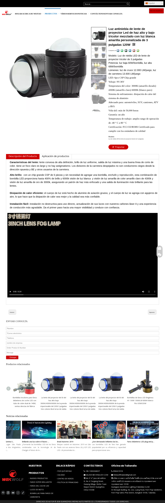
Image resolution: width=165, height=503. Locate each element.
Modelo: (111, 137)
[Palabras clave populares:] (127, 4)
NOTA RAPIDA (156, 11)
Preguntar (120, 147)
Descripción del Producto (23, 156)
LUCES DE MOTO (37, 489)
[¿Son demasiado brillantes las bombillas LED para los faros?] (105, 439)
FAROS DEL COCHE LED (39, 486)
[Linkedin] (8, 493)
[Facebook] (3, 493)
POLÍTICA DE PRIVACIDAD (67, 482)
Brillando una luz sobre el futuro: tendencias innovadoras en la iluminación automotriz (32, 441)
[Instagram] (18, 493)
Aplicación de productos (55, 156)
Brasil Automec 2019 (62, 441)
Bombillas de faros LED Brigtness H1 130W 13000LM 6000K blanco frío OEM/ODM (140, 400)
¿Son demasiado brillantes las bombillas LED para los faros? (102, 441)
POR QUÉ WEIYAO (64, 471)
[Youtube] (13, 493)
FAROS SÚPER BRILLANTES (41, 482)
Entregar (13, 357)
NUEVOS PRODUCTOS (39, 478)
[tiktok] (23, 493)
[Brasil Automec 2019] (70, 439)
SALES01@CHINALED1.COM (97, 475)
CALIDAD (61, 475)
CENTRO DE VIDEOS (65, 478)
